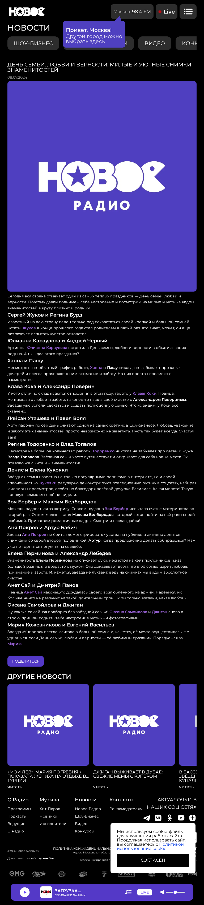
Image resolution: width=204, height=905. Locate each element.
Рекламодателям (126, 808)
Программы (19, 808)
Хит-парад (50, 808)
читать (14, 787)
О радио (15, 831)
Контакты (121, 800)
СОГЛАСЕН (153, 860)
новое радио (88, 808)
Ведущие (16, 823)
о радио (18, 800)
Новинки (48, 816)
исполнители (53, 823)
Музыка (49, 800)
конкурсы (84, 831)
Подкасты (17, 816)
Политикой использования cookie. (150, 846)
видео (154, 43)
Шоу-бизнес (33, 43)
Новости (85, 800)
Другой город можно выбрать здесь (94, 39)
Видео (81, 823)
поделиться (26, 661)
